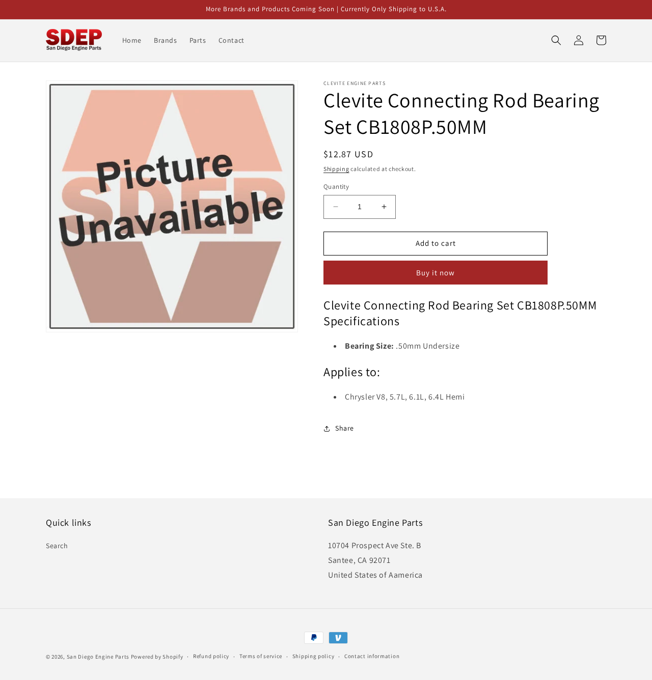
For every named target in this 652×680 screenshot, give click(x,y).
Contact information (371, 656)
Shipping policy (313, 656)
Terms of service (260, 656)
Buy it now (435, 272)
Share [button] (344, 428)
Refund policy (211, 656)
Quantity (336, 186)
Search (57, 545)
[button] (556, 40)
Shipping (336, 169)
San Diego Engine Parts (98, 656)
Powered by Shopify (157, 656)
